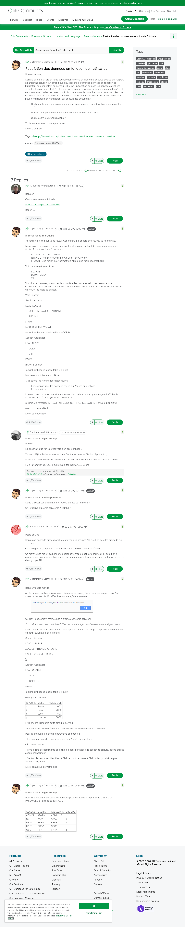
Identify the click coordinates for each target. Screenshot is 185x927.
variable (141, 77)
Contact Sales (101, 897)
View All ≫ (141, 94)
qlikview (60, 136)
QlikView (13, 879)
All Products (15, 861)
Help (152, 18)
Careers (98, 884)
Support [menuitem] (27, 19)
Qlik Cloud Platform (19, 865)
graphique (163, 77)
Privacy (98, 879)
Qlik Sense (15, 870)
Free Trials (57, 870)
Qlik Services (158, 11)
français (151, 77)
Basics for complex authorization (42, 204)
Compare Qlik (59, 875)
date (167, 68)
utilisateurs (148, 86)
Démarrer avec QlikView (48, 143)
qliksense (159, 72)
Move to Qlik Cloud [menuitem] (82, 19)
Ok (94, 906)
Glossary (56, 879)
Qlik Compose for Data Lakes (24, 888)
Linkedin (70, 474)
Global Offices (101, 893)
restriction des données (80, 136)
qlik (161, 63)
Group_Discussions (43, 136)
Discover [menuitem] (63, 19)
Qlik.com (144, 11)
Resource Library (61, 861)
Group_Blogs (164, 58)
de (138, 72)
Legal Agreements (145, 891)
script (159, 68)
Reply (115, 160)
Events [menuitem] (50, 19)
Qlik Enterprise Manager (21, 898)
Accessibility (100, 875)
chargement (152, 82)
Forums (35, 36)
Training (56, 884)
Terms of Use (143, 887)
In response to (39, 235)
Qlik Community (19, 36)
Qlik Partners (58, 865)
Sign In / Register (167, 18)
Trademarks (142, 882)
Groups (47, 36)
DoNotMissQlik (34, 474)
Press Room (100, 865)
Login (80, 3)
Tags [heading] (139, 51)
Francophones (92, 36)
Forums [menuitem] (14, 19)
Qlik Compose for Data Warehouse (27, 893)
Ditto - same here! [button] (35, 154)
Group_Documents (145, 68)
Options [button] (173, 36)
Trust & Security (102, 870)
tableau (140, 82)
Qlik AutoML (15, 875)
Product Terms (144, 896)
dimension (147, 72)
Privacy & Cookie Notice (149, 877)
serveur (100, 136)
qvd (139, 86)
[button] (122, 62)
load (158, 86)
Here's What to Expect (117, 27)
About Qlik (99, 861)
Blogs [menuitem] (39, 19)
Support (56, 888)
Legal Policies (143, 873)
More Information (94, 913)
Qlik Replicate (16, 884)
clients (164, 82)
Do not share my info (148, 901)
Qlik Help (172, 11)
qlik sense (152, 63)
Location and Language (67, 36)
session (111, 136)
